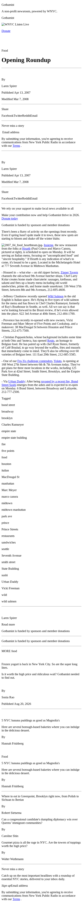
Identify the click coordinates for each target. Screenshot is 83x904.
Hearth (26, 248)
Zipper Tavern (69, 272)
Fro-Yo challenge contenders (34, 361)
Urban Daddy (16, 381)
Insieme (48, 245)
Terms (16, 145)
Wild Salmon (56, 296)
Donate (6, 31)
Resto (50, 340)
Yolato (58, 361)
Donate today (10, 218)
